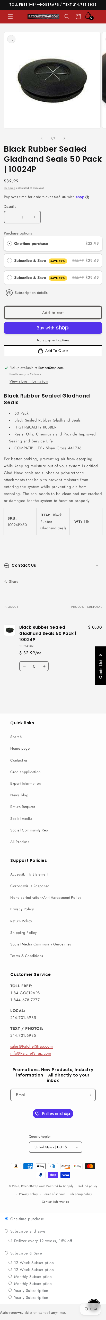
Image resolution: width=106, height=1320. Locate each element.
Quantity (10, 206)
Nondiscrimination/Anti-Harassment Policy (45, 897)
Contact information (55, 1202)
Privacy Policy (22, 909)
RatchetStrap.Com (33, 1186)
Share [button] (14, 581)
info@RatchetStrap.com (30, 1053)
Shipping (9, 188)
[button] (10, 16)
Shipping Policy (23, 932)
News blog (19, 795)
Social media (21, 818)
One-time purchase (31, 243)
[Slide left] (41, 138)
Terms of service (54, 1194)
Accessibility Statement (29, 874)
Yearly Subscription (30, 1290)
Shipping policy (81, 1194)
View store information (29, 381)
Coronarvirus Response (29, 885)
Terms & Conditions (26, 955)
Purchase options (18, 233)
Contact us (19, 760)
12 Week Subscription (33, 1263)
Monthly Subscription (32, 1276)
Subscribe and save (27, 1231)
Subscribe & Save (39, 260)
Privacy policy (28, 1194)
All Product (19, 841)
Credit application (25, 771)
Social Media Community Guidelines (40, 944)
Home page (20, 748)
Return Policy (21, 921)
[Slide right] (64, 138)
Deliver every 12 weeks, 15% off (42, 1241)
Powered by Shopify (60, 1186)
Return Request (22, 806)
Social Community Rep (29, 830)
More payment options (53, 340)
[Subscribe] (89, 1095)
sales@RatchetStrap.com (31, 1046)
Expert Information (25, 783)
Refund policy (87, 1186)
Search (16, 736)
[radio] (9, 243)
